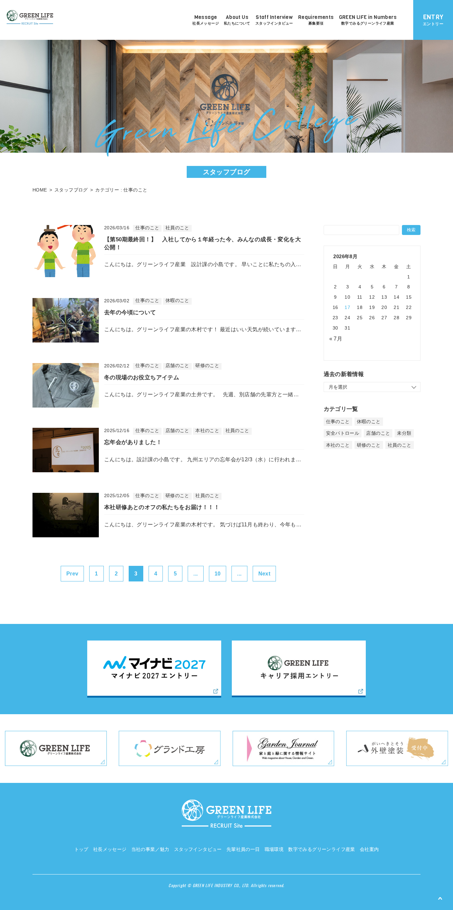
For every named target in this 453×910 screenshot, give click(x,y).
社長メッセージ (110, 849)
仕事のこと (338, 421)
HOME (39, 189)
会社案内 (369, 849)
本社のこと (338, 445)
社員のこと (400, 445)
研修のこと (369, 445)
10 (218, 573)
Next (264, 573)
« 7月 (336, 338)
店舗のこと (378, 433)
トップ (81, 849)
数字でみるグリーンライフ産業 (321, 849)
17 (347, 307)
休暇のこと (369, 421)
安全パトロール (342, 433)
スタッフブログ (71, 189)
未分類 (404, 433)
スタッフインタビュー (198, 849)
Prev (72, 573)
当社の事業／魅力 (150, 849)
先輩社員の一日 (243, 849)
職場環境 (274, 849)
